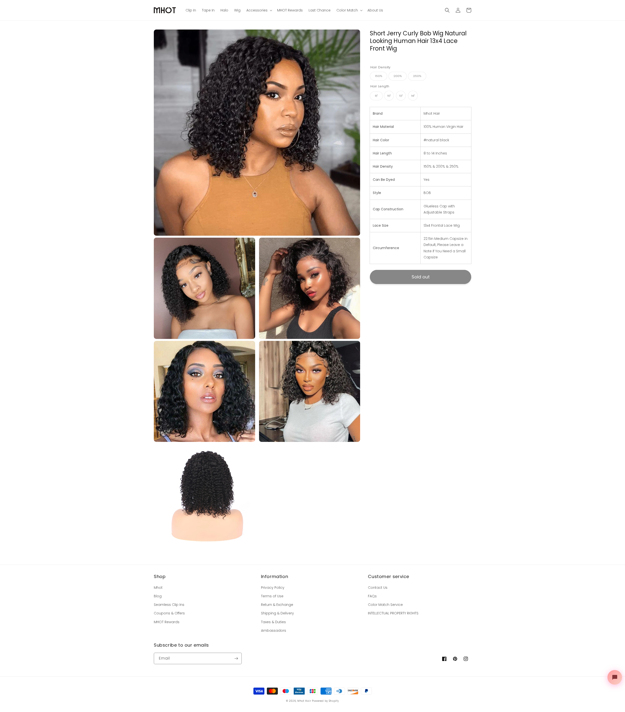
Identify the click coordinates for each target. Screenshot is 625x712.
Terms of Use (272, 596)
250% (417, 76)
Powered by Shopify (325, 701)
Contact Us (377, 587)
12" (401, 96)
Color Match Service (385, 604)
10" (389, 96)
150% (378, 76)
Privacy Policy (272, 587)
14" (413, 96)
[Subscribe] (236, 658)
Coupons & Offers (169, 613)
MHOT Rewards (166, 622)
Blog (158, 596)
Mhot (158, 587)
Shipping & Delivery (277, 613)
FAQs (372, 596)
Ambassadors (273, 630)
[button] (447, 10)
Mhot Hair (304, 701)
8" (376, 96)
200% (398, 76)
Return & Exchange (277, 604)
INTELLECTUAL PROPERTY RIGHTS (393, 613)
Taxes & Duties (273, 622)
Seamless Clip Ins (169, 604)
